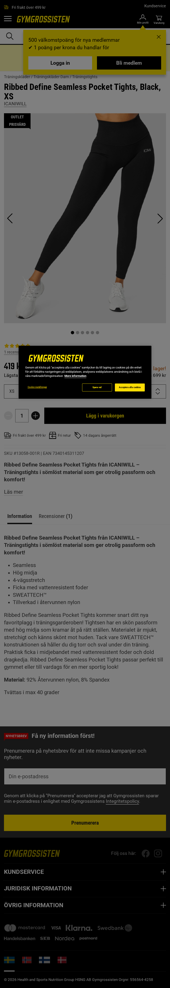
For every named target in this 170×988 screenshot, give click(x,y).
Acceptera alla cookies (130, 387)
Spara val (97, 387)
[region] (85, 372)
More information (75, 376)
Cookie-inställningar (37, 387)
